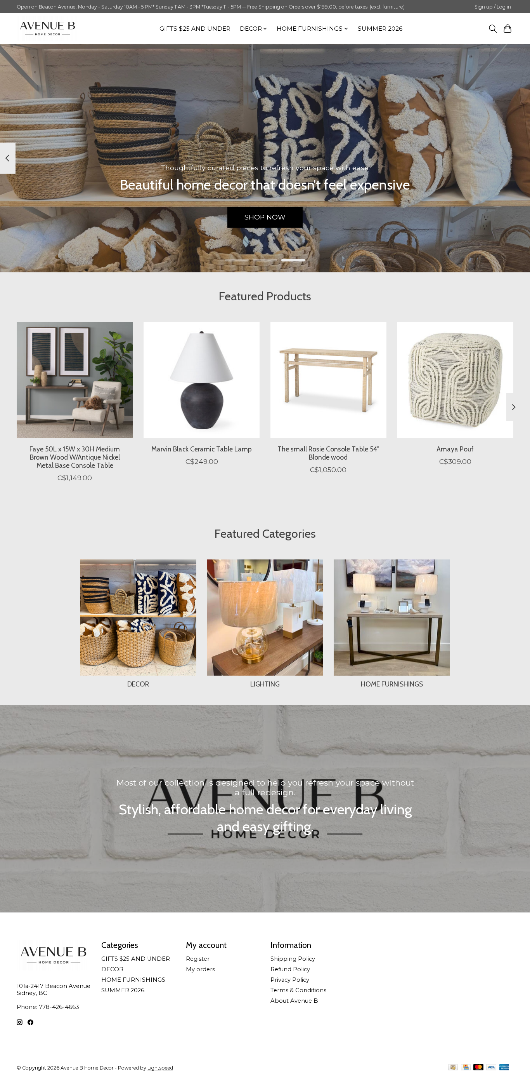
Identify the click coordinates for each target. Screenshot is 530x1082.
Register (198, 958)
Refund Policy (290, 969)
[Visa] (491, 1068)
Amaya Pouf (455, 449)
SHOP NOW (265, 217)
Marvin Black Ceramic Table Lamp (201, 449)
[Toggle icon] (492, 29)
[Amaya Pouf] (455, 380)
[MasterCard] (478, 1068)
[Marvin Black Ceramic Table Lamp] (202, 380)
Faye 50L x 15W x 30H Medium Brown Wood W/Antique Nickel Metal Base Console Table (74, 457)
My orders (200, 969)
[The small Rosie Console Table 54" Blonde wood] (328, 380)
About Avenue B (294, 1000)
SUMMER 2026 (380, 28)
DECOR (138, 684)
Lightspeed (160, 1068)
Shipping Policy (292, 958)
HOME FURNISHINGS (392, 684)
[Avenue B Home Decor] (47, 28)
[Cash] (453, 1068)
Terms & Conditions (298, 990)
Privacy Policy (289, 979)
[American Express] (504, 1068)
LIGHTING (265, 684)
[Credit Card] (466, 1068)
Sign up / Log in (493, 7)
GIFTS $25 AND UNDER (194, 28)
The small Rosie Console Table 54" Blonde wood (328, 453)
